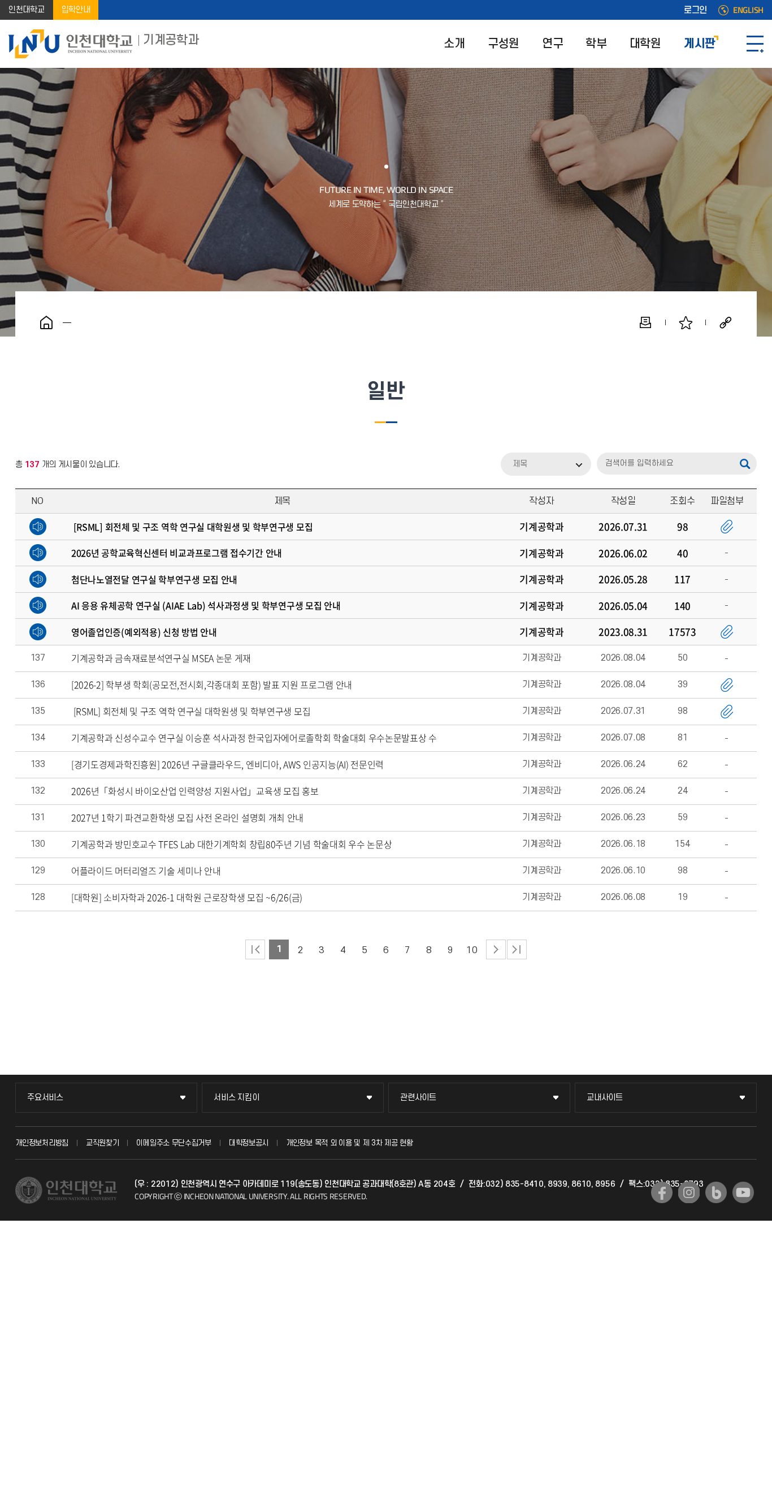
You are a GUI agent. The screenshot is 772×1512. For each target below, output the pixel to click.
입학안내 (76, 10)
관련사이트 (418, 1097)
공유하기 (726, 322)
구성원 (503, 43)
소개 (454, 43)
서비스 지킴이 (236, 1097)
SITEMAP (755, 44)
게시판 (699, 43)
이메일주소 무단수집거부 (173, 1143)
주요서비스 (45, 1097)
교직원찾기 (102, 1143)
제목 (520, 464)
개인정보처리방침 (41, 1143)
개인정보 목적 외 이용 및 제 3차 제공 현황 (349, 1143)
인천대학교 (26, 10)
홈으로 (46, 322)
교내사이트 (605, 1097)
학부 (595, 43)
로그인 (695, 10)
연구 (552, 43)
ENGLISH (748, 10)
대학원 (645, 43)
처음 (255, 949)
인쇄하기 (645, 322)
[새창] (661, 1192)
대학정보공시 (248, 1143)
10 (471, 950)
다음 (496, 949)
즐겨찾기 (685, 322)
